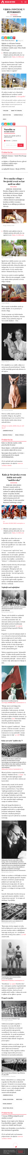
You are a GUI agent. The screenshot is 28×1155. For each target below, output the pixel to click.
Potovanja (14, 15)
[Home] (3, 2)
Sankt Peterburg (16, 110)
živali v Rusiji (19, 435)
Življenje (13, 186)
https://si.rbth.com (18, 57)
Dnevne (15, 140)
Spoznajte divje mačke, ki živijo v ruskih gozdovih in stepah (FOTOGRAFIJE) (13, 455)
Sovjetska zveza (8, 1108)
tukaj (8, 1153)
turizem (5, 110)
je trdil (17, 735)
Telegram (20, 40)
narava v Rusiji (7, 435)
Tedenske (8, 140)
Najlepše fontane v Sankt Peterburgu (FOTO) (14, 157)
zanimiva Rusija (8, 430)
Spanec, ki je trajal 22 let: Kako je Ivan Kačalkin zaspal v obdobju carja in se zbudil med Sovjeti (13, 1123)
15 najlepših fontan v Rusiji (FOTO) (13, 169)
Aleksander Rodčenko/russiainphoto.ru (13, 980)
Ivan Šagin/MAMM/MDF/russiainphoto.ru (14, 702)
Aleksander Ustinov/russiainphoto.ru (12, 769)
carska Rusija (18, 115)
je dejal (21, 774)
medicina (19, 1099)
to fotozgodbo (20, 96)
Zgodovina (13, 482)
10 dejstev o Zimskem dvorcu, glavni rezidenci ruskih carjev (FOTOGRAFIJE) (14, 163)
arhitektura (7, 115)
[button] (14, 80)
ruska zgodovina (8, 1099)
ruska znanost (7, 1103)
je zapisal (19, 626)
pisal (13, 718)
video (4, 119)
